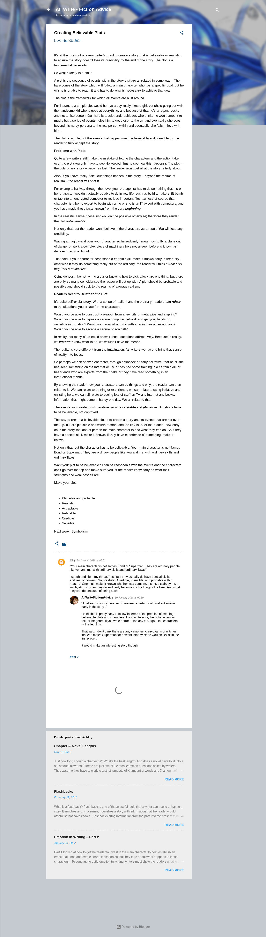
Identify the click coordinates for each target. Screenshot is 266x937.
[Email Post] (64, 545)
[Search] (217, 11)
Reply (74, 657)
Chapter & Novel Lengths (75, 746)
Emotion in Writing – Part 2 (76, 837)
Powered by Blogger (135, 926)
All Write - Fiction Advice (83, 9)
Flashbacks (63, 792)
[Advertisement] (207, 83)
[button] (181, 33)
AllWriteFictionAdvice (97, 597)
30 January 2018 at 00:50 (129, 597)
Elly (72, 560)
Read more (174, 779)
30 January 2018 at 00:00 (91, 560)
